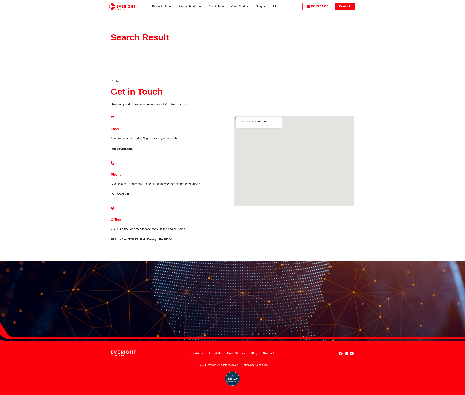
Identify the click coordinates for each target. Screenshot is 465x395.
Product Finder (187, 6)
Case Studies (240, 6)
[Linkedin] (346, 353)
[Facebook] (341, 353)
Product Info (159, 6)
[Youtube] (351, 353)
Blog (259, 6)
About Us (214, 6)
